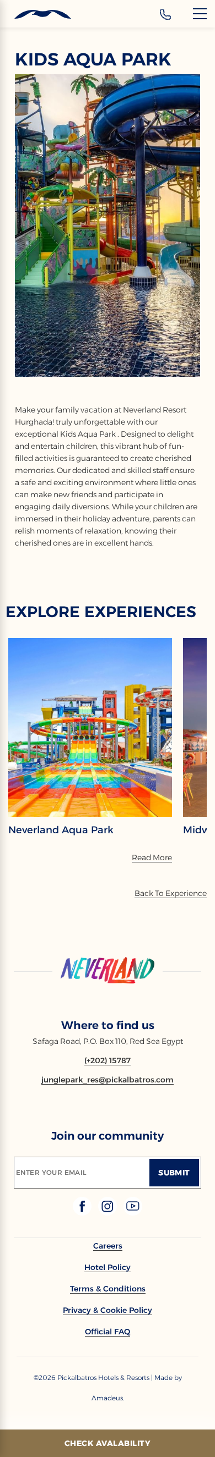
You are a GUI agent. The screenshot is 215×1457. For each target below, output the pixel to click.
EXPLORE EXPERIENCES (101, 611)
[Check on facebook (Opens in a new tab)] (83, 1212)
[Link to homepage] (107, 971)
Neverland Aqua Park (61, 830)
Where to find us (107, 1025)
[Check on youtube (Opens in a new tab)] (132, 1212)
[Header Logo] (35, 14)
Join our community (107, 1135)
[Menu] (200, 13)
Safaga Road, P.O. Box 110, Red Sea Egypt (108, 1041)
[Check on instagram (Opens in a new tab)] (108, 1212)
